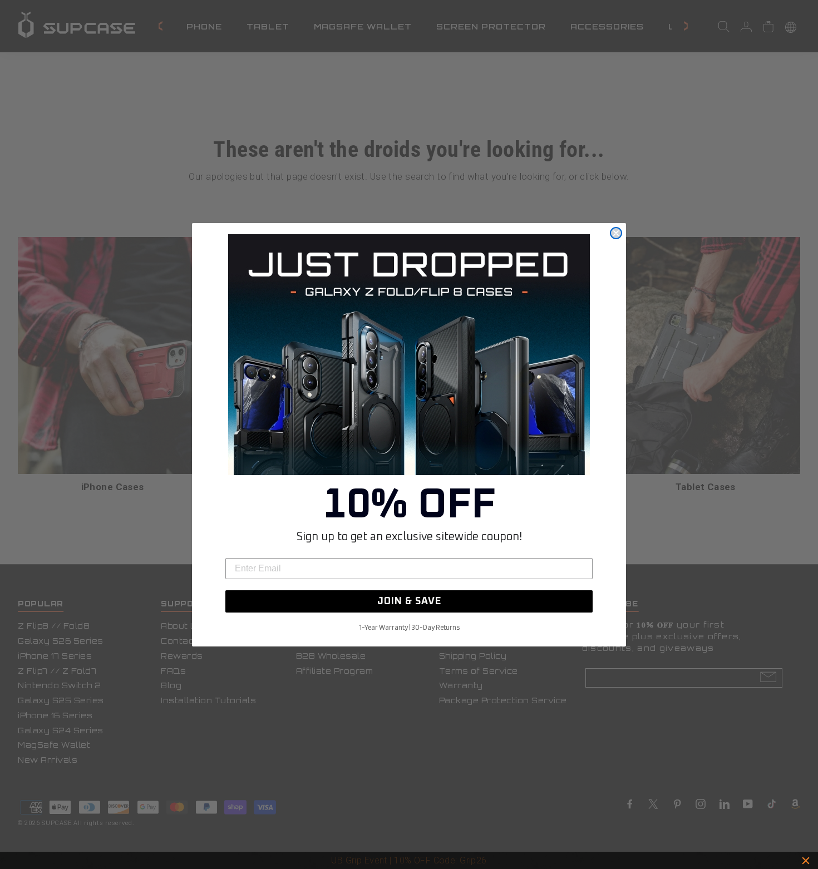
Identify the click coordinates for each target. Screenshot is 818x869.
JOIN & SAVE (409, 601)
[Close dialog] (616, 233)
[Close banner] (805, 860)
